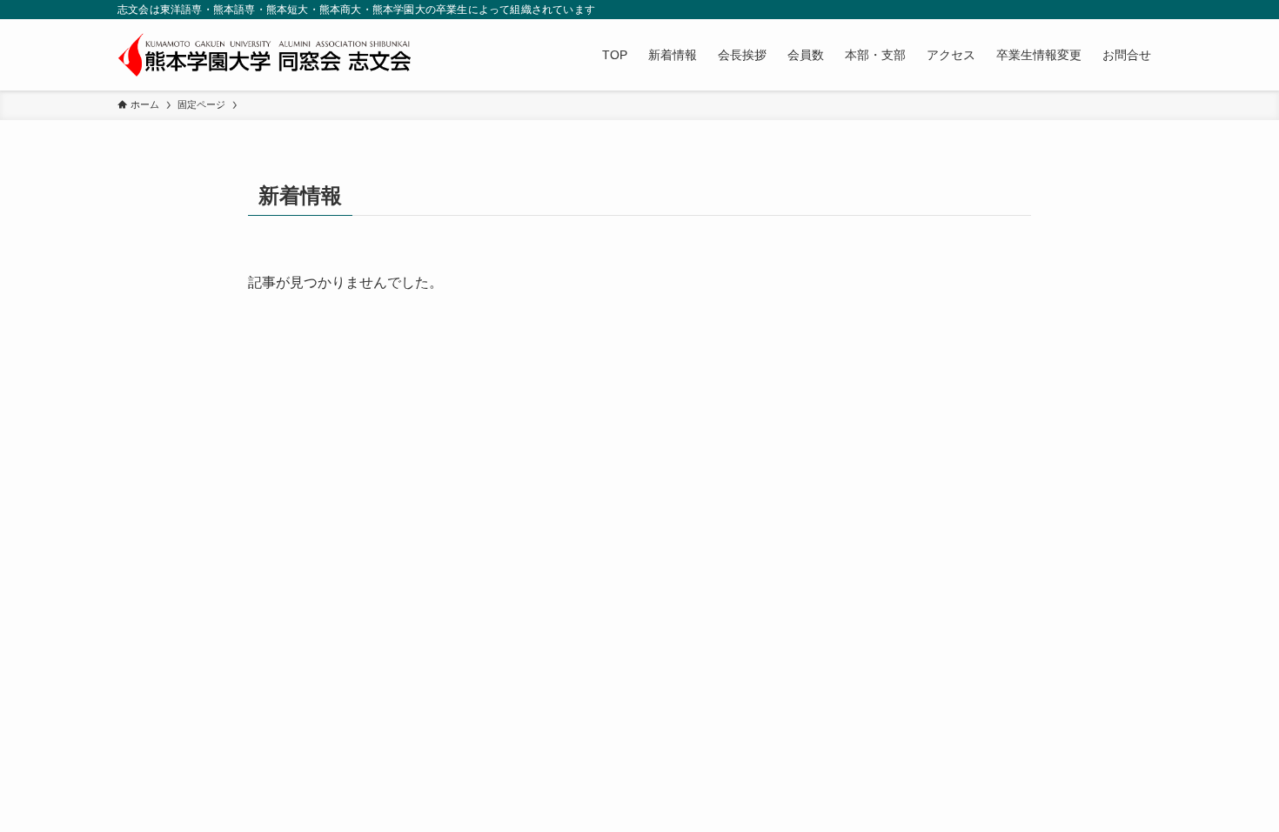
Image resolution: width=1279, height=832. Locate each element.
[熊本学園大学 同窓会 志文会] (264, 55)
